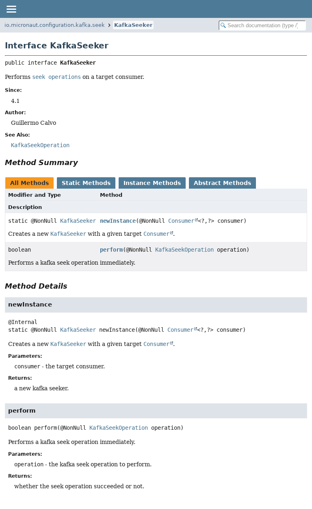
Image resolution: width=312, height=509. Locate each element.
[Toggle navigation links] (11, 9)
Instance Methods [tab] (152, 183)
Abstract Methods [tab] (222, 183)
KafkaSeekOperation (184, 249)
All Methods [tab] (29, 183)
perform (111, 249)
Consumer (181, 221)
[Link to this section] (83, 162)
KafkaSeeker (133, 25)
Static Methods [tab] (86, 183)
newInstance (118, 221)
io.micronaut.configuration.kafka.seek (54, 25)
